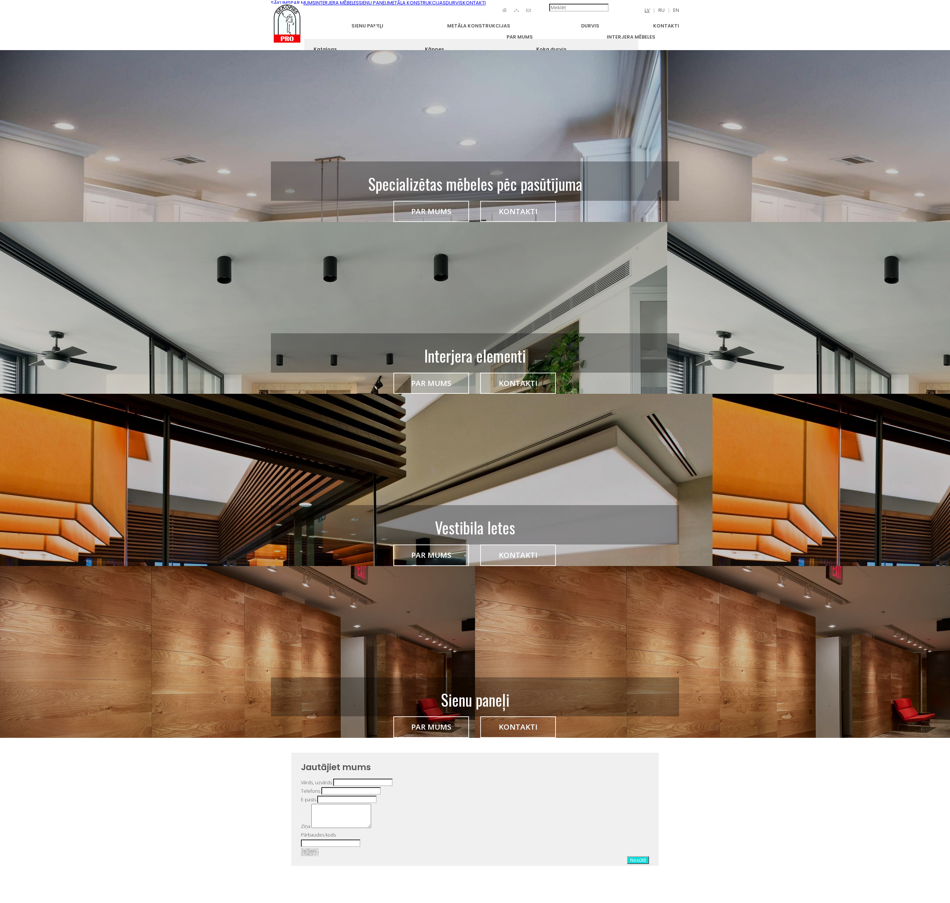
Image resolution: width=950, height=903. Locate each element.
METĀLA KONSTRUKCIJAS (478, 26)
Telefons (310, 791)
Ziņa (305, 826)
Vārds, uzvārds (316, 782)
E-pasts (308, 799)
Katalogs (325, 49)
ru (661, 10)
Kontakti (518, 211)
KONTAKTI (666, 26)
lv (647, 10)
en (676, 10)
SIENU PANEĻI (367, 26)
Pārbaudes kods (318, 834)
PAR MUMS (520, 37)
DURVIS (590, 26)
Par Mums (431, 211)
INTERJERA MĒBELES (631, 37)
